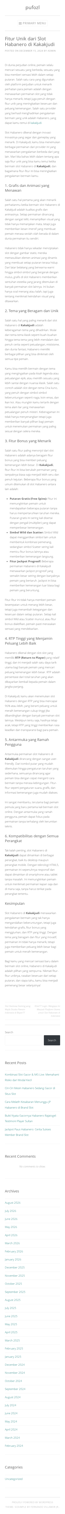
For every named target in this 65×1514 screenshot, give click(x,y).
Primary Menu (34, 23)
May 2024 (11, 1421)
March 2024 (12, 1437)
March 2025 (12, 1340)
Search (9, 1032)
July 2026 (10, 1211)
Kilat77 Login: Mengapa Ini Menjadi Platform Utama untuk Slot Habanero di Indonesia (47, 1011)
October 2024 (13, 1381)
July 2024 (10, 1405)
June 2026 (11, 1219)
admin (52, 50)
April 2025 (11, 1332)
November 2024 (15, 1372)
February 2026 (14, 1251)
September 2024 (15, 1389)
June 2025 (11, 1316)
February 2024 (14, 1445)
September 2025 (15, 1292)
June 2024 (11, 1413)
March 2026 (12, 1243)
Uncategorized (14, 1479)
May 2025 (11, 1324)
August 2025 (13, 1300)
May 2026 (11, 1227)
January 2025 (13, 1356)
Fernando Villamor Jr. (45, 1506)
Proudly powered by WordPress (32, 1502)
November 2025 (15, 1275)
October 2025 (13, 1283)
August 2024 (13, 1397)
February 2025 (14, 1348)
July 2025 (10, 1308)
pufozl (32, 7)
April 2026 (11, 1235)
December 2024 (15, 1364)
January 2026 (13, 1259)
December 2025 (15, 1267)
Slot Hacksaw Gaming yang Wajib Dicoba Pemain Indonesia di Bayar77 (17, 1009)
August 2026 (13, 1202)
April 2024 (11, 1429)
